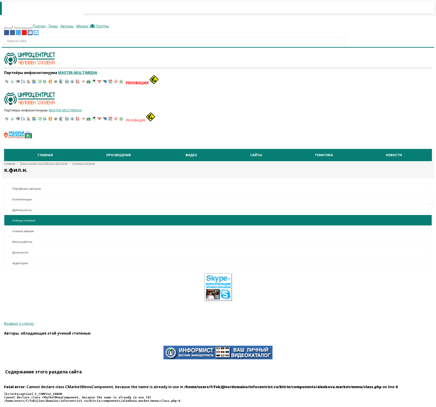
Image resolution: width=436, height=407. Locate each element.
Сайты (256, 155)
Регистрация (23, 28)
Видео (191, 155)
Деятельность (22, 210)
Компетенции (22, 199)
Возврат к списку (19, 323)
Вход (8, 28)
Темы (52, 26)
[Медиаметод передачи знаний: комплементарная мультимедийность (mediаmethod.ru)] (110, 82)
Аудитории (20, 263)
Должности (20, 252)
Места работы (22, 242)
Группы (101, 26)
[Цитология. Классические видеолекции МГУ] (50, 82)
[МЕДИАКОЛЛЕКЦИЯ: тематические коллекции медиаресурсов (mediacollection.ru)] (77, 82)
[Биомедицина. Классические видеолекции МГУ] (45, 82)
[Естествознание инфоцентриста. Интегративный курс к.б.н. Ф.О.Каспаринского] (12, 82)
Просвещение (118, 155)
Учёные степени (23, 220)
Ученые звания (23, 231)
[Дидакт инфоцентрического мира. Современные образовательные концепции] (56, 82)
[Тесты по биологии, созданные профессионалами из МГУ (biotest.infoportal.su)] (121, 82)
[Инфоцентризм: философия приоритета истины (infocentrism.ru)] (66, 82)
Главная (45, 155)
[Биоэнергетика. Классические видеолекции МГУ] (34, 82)
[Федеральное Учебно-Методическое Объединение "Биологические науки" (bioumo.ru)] (94, 82)
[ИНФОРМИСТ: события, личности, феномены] (218, 357)
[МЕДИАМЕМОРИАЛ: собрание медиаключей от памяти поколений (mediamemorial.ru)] (116, 82)
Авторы (66, 26)
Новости (394, 155)
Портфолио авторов (26, 189)
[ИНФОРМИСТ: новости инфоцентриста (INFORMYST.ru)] (17, 82)
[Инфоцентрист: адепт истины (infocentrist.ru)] (72, 82)
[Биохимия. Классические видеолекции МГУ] (28, 82)
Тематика (324, 155)
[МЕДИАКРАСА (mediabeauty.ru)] (83, 82)
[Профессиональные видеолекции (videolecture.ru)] (61, 82)
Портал (39, 26)
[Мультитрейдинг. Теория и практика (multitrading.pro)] (7, 82)
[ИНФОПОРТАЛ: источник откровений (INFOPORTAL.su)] (23, 82)
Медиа (82, 26)
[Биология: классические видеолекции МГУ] (39, 82)
